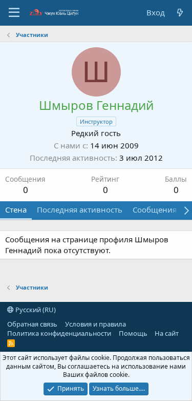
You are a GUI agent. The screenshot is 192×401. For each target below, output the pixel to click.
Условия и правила (95, 324)
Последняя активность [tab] (79, 209)
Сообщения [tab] (155, 209)
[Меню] (14, 13)
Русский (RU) (35, 309)
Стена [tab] (16, 209)
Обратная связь (32, 324)
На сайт (167, 333)
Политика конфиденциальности (59, 333)
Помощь (133, 333)
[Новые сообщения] (180, 12)
